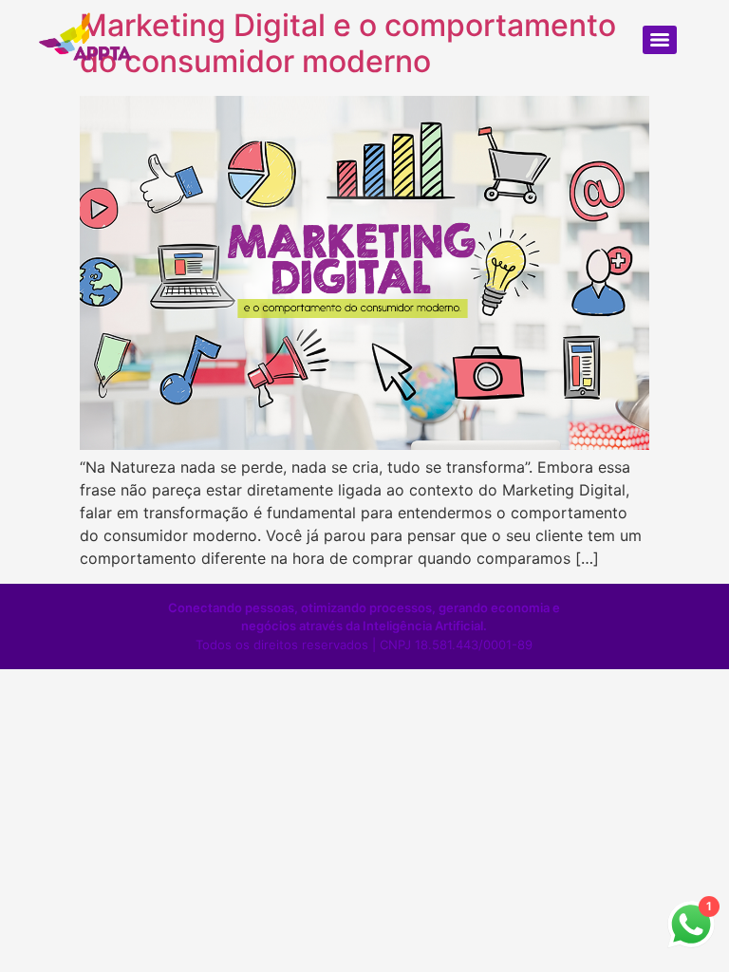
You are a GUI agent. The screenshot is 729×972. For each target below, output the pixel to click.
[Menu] (660, 40)
